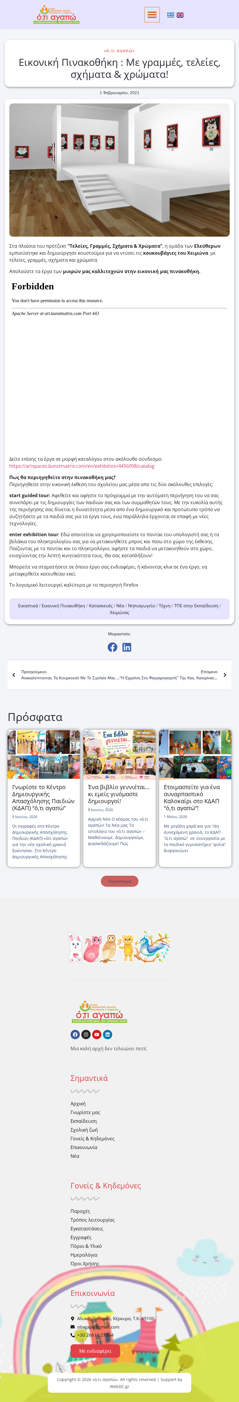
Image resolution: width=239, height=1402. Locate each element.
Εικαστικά (28, 605)
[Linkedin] (107, 1034)
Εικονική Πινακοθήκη (63, 605)
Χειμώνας (119, 612)
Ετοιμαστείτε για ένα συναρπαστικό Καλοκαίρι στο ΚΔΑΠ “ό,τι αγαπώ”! (192, 797)
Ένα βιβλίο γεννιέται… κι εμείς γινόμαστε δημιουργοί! (119, 794)
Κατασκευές (101, 605)
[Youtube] (96, 1034)
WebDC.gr (119, 1386)
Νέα (120, 605)
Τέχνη (165, 605)
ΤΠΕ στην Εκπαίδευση (196, 605)
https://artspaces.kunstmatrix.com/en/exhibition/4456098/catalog (81, 466)
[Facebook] (75, 1034)
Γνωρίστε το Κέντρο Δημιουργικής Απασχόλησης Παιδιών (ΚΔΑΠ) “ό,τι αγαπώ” (43, 797)
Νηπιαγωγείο (141, 605)
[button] (152, 14)
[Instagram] (86, 1034)
